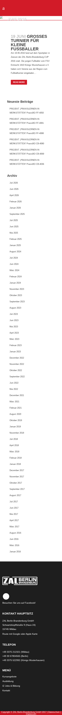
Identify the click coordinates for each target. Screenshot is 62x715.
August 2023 (15, 308)
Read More (19, 82)
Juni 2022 (14, 383)
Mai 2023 (14, 326)
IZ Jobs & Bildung (11, 686)
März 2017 (14, 526)
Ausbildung (8, 681)
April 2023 (14, 333)
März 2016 (14, 545)
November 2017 (17, 476)
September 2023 (17, 301)
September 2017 (17, 489)
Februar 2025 (16, 239)
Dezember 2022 (17, 358)
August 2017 (15, 495)
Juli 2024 (14, 258)
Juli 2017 (14, 501)
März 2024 (14, 270)
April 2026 (14, 195)
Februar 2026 (16, 201)
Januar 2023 (15, 351)
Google (16, 634)
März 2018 (14, 451)
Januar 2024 (15, 283)
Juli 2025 (14, 220)
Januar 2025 (15, 245)
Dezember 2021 (17, 395)
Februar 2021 (16, 408)
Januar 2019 (15, 426)
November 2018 (17, 433)
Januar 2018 (15, 464)
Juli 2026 (14, 183)
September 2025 (17, 214)
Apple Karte (32, 634)
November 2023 (17, 289)
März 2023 (14, 339)
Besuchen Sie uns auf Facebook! (19, 603)
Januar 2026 (15, 208)
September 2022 (17, 376)
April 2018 (14, 445)
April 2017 (14, 520)
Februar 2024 (16, 276)
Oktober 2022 (16, 370)
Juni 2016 (14, 539)
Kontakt (6, 690)
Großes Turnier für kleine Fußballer (29, 42)
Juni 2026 (14, 189)
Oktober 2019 (16, 420)
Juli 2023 (14, 314)
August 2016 (15, 533)
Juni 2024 (14, 264)
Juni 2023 (14, 320)
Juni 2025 (14, 226)
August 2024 (15, 251)
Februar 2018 (16, 458)
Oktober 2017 (16, 483)
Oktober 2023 (16, 295)
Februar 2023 (16, 345)
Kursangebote (9, 676)
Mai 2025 (14, 233)
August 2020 (15, 414)
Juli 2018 (14, 439)
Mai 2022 (14, 389)
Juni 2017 (14, 508)
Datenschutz (54, 712)
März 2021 (14, 401)
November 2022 (17, 364)
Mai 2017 (14, 514)
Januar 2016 (15, 551)
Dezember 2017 (17, 470)
